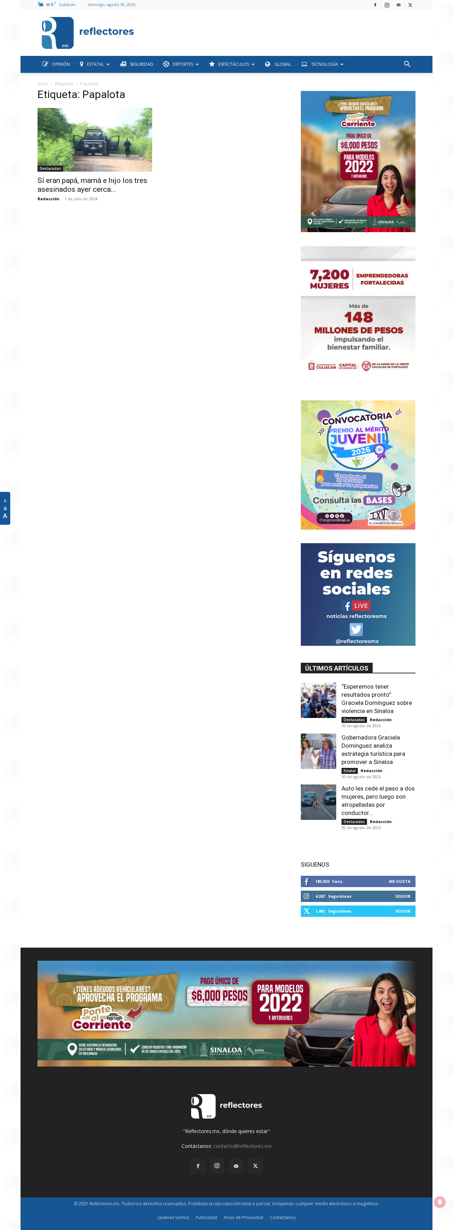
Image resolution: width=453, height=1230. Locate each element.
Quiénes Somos (173, 1217)
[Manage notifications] (440, 1202)
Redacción (48, 198)
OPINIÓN (61, 64)
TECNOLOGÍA (324, 64)
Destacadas (50, 168)
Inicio (43, 84)
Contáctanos (283, 1217)
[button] (406, 65)
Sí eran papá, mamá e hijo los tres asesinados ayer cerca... (92, 185)
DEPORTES (183, 64)
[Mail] (398, 5)
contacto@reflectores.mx (242, 1146)
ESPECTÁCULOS (233, 64)
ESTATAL (95, 64)
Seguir (403, 896)
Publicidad (206, 1217)
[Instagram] (387, 5)
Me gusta (400, 881)
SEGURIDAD (141, 64)
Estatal (350, 770)
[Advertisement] (277, 31)
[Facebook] (375, 5)
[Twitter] (410, 5)
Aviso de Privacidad (243, 1217)
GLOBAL (282, 64)
